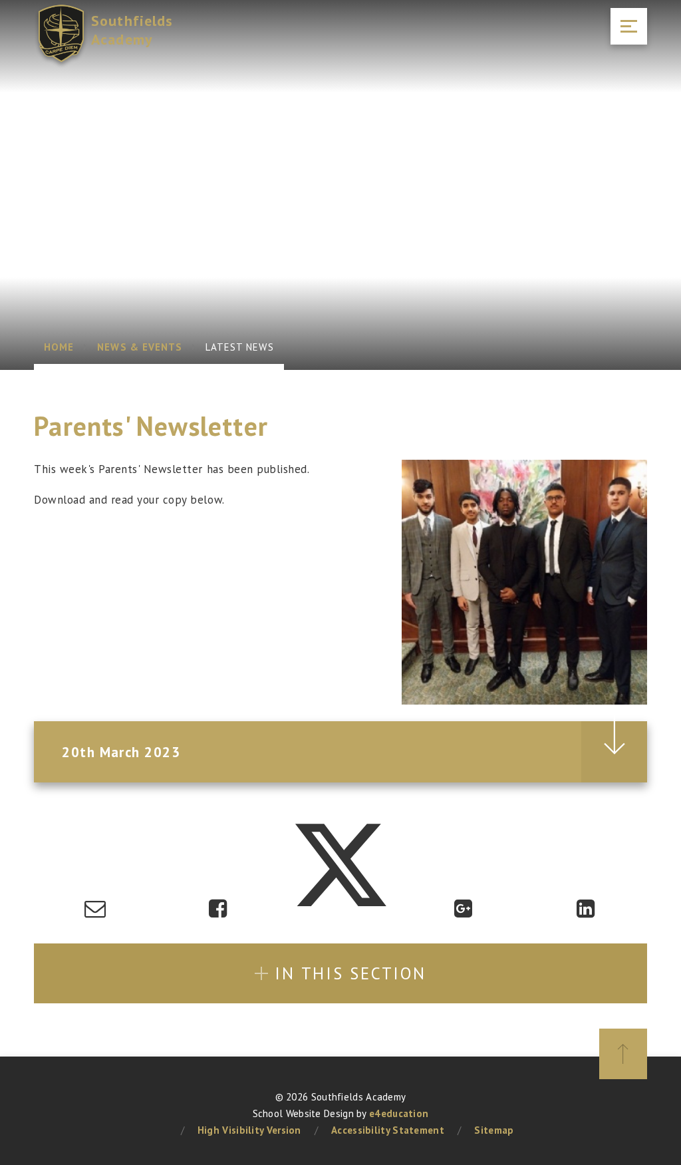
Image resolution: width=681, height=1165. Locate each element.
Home (59, 347)
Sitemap (493, 1130)
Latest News (239, 347)
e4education (398, 1113)
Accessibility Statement (387, 1130)
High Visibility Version (249, 1130)
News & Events (139, 347)
